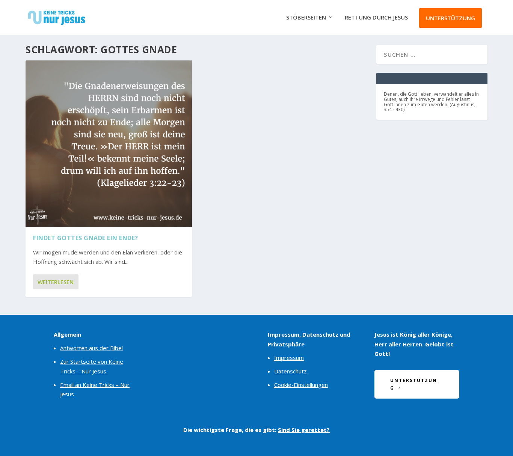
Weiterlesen (56, 282)
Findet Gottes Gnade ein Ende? (85, 238)
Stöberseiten (306, 17)
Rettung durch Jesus (376, 17)
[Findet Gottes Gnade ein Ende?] (109, 143)
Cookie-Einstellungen (301, 384)
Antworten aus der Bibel (91, 348)
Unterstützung (450, 18)
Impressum (289, 357)
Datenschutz (290, 371)
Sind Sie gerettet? (304, 429)
